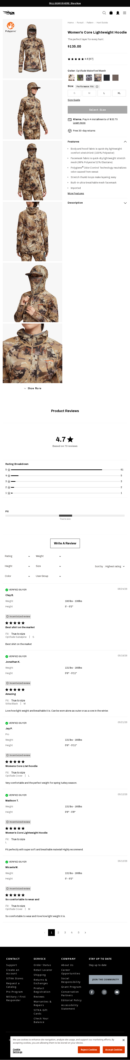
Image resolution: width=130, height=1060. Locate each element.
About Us (67, 965)
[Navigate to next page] (85, 932)
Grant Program (71, 986)
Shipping (40, 974)
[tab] (97, 142)
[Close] (123, 1040)
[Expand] (125, 203)
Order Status (42, 965)
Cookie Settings (17, 1051)
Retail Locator (43, 969)
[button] (87, 86)
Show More (34, 388)
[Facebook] (92, 992)
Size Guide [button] (74, 100)
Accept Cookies (113, 1049)
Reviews (39, 996)
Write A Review (65, 543)
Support (11, 965)
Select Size (97, 109)
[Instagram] (105, 992)
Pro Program (14, 991)
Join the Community (105, 979)
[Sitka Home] (34, 13)
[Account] (118, 13)
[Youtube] (117, 992)
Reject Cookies (89, 1049)
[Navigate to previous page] (44, 932)
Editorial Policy (71, 1000)
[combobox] (17, 556)
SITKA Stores (15, 978)
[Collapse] (125, 142)
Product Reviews (65, 411)
